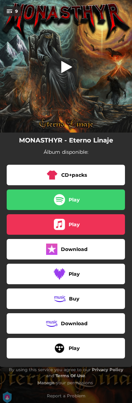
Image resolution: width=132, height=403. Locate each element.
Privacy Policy (107, 369)
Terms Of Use (70, 375)
